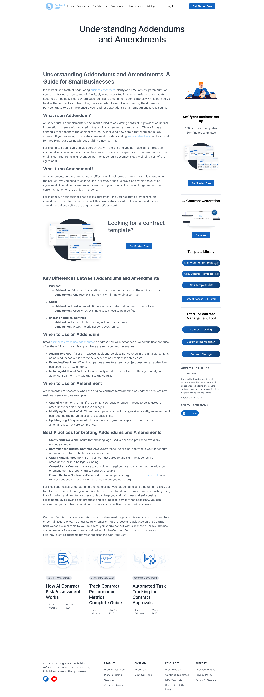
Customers (116, 6)
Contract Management (150, 49)
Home (70, 6)
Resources (135, 6)
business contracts (103, 90)
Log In (170, 6)
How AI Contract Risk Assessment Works (63, 591)
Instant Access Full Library (201, 298)
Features (81, 6)
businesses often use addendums (72, 342)
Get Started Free (202, 6)
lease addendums (139, 136)
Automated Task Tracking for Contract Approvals (149, 594)
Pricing (151, 6)
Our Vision (98, 6)
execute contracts (147, 475)
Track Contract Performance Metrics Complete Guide (105, 594)
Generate (201, 235)
